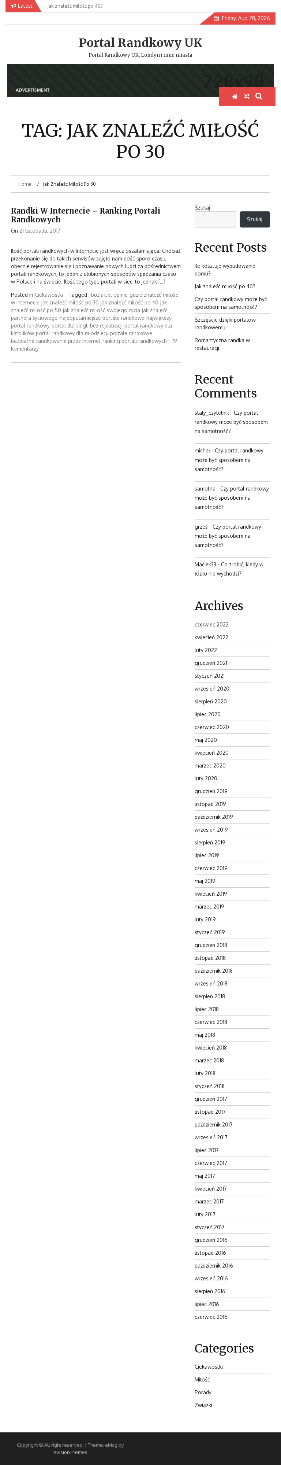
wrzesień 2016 (211, 1278)
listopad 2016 (210, 1253)
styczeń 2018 (210, 1086)
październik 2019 (214, 817)
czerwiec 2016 (211, 1317)
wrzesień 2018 (211, 983)
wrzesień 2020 (212, 688)
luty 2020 (206, 778)
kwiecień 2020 (212, 753)
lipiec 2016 (207, 1304)
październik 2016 (214, 1265)
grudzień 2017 (211, 1099)
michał (202, 450)
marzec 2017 (209, 1201)
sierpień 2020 (211, 701)
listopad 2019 (210, 804)
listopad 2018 (210, 958)
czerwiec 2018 (211, 1022)
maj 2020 (206, 740)
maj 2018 (205, 1035)
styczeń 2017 (210, 1227)
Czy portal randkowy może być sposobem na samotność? (231, 422)
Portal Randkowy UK (140, 43)
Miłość (202, 1379)
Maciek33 (205, 564)
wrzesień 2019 (211, 829)
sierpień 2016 (210, 1291)
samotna (205, 488)
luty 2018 (205, 1073)
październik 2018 (214, 971)
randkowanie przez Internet (68, 341)
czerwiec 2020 (212, 727)
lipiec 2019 (207, 855)
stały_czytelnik (212, 413)
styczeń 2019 (210, 932)
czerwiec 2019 (211, 868)
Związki (203, 1405)
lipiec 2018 (207, 1009)
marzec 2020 (210, 765)
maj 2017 (205, 1176)
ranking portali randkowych (134, 341)
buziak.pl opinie (109, 295)
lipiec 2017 (207, 1150)
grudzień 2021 (211, 663)
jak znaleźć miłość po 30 (70, 302)
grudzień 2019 (211, 791)
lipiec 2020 (208, 714)
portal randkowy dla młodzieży (72, 333)
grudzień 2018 (211, 945)
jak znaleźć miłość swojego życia (101, 310)
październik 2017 (214, 1124)
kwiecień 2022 (211, 637)
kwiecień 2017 (211, 1188)
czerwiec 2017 (211, 1163)
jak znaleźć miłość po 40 (129, 302)
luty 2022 (206, 650)
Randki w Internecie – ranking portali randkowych (86, 215)
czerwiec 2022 (212, 624)
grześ (201, 527)
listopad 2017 (210, 1112)
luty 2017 (205, 1214)
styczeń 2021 (210, 676)
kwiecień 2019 (211, 894)
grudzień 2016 (211, 1240)
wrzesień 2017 (211, 1137)
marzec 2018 (209, 1060)
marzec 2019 (209, 906)
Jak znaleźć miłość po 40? (225, 286)
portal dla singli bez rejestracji (87, 325)
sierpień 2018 (210, 996)
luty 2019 (205, 919)
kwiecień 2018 (211, 1047)
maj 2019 (205, 881)
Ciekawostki (49, 295)
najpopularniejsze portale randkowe (102, 318)
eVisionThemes (70, 1452)
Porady (203, 1392)
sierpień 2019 (210, 842)
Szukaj (202, 207)
